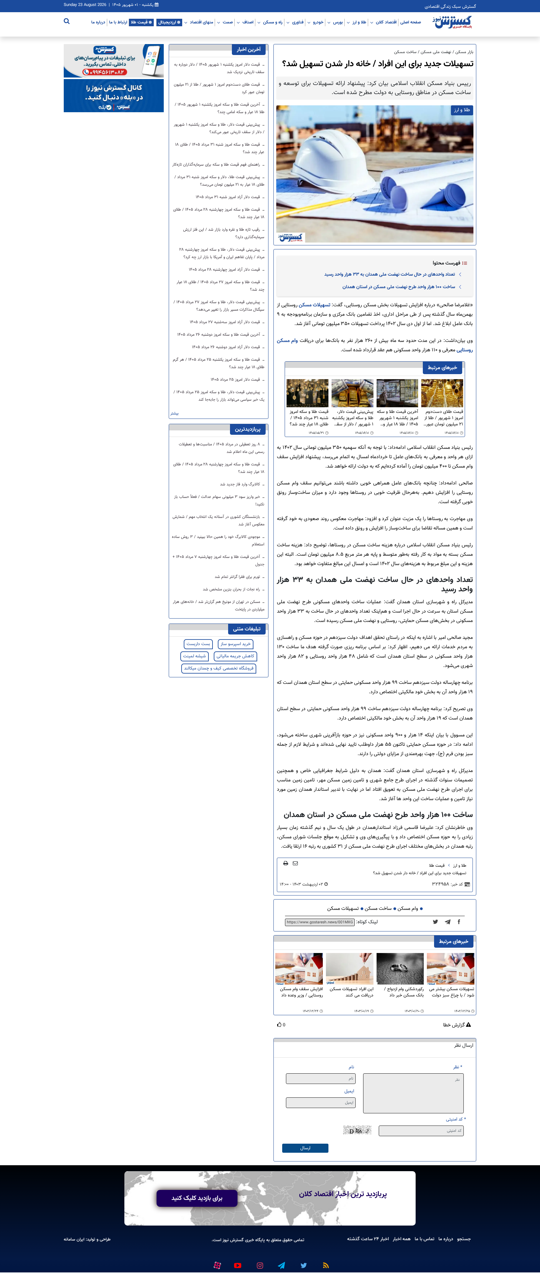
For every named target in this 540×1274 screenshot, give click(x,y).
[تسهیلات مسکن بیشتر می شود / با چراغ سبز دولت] (450, 969)
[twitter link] (303, 1263)
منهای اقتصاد (201, 22)
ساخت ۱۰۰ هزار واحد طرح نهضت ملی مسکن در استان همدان (398, 287)
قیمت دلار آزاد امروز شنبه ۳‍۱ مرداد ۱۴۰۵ (228, 197)
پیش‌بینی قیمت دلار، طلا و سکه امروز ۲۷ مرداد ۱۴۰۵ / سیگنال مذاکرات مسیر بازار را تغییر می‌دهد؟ (218, 306)
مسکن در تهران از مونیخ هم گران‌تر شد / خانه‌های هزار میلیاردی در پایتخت (218, 606)
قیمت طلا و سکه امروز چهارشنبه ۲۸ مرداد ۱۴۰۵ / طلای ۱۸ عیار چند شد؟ (218, 213)
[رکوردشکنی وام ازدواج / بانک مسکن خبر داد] (400, 969)
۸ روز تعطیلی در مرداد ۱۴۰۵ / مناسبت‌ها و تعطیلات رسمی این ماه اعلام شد (221, 448)
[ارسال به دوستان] (295, 862)
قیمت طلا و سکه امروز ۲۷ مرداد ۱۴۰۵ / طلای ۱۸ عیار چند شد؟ (220, 286)
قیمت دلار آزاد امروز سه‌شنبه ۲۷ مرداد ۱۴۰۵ (225, 322)
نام (351, 1067)
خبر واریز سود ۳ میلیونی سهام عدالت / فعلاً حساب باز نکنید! (219, 501)
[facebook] (461, 922)
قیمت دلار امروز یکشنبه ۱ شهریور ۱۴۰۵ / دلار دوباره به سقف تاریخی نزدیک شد (219, 68)
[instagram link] (259, 1263)
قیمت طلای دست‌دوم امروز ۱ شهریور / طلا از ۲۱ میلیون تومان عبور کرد (443, 418)
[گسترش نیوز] (452, 22)
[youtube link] (237, 1263)
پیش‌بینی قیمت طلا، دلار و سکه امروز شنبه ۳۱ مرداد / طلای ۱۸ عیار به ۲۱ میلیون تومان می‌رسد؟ (219, 181)
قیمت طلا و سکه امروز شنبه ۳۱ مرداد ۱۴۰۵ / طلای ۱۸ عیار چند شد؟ (309, 418)
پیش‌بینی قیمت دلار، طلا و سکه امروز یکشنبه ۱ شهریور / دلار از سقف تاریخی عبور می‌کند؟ (352, 418)
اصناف (247, 22)
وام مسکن (408, 909)
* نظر (457, 1067)
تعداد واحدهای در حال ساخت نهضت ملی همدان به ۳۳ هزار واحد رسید (389, 274)
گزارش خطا (454, 1025)
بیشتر (174, 414)
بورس (338, 22)
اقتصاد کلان (386, 22)
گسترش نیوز (232, 1240)
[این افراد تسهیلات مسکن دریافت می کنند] (349, 969)
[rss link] (325, 1263)
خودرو (318, 22)
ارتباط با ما (118, 22)
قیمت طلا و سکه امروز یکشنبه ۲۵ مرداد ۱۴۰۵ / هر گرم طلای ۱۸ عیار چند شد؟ (218, 363)
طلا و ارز (359, 22)
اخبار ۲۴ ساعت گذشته (368, 1239)
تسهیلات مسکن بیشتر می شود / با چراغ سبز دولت (451, 992)
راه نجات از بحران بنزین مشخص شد (232, 589)
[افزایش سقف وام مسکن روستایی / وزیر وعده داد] (299, 969)
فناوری (297, 22)
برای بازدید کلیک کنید (197, 1198)
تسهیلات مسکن (314, 305)
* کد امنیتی (456, 1119)
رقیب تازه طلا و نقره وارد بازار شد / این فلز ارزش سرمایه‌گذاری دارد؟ (223, 233)
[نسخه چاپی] (285, 862)
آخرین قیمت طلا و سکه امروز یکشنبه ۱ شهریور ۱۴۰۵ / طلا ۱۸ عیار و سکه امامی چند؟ (397, 418)
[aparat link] (216, 1264)
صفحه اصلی (410, 22)
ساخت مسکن (378, 909)
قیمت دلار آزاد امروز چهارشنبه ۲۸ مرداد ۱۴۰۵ (225, 270)
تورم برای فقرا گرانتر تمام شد (238, 577)
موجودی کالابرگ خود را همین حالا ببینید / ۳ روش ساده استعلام (218, 541)
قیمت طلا (139, 22)
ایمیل (349, 1091)
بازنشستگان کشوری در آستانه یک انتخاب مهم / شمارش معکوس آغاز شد (218, 521)
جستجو (464, 1239)
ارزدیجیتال (167, 22)
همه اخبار (402, 1239)
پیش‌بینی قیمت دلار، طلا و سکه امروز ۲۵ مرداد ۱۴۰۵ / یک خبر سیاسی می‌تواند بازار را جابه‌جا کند (218, 396)
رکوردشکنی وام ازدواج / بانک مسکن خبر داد (404, 992)
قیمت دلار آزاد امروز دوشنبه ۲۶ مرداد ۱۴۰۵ (226, 347)
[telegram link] (281, 1263)
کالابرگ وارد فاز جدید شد (240, 484)
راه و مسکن (272, 22)
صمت (228, 22)
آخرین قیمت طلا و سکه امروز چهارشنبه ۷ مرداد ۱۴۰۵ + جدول (218, 561)
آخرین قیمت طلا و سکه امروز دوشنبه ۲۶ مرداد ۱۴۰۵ (219, 335)
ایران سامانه (74, 1239)
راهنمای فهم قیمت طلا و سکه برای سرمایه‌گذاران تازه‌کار (216, 165)
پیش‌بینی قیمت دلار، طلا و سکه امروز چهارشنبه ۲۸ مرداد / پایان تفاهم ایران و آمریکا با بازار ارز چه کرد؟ (221, 253)
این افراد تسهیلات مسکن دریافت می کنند (351, 992)
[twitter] (437, 922)
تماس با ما (424, 1239)
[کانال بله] (114, 96)
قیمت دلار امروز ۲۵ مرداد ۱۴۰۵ (236, 380)
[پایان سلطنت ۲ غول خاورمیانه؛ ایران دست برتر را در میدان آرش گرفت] (449, 922)
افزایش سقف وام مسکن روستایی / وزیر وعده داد (301, 992)
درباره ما (98, 22)
